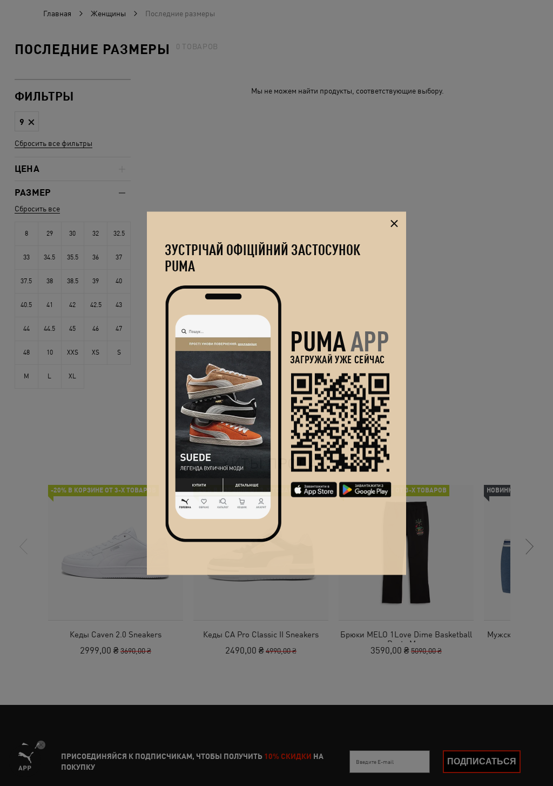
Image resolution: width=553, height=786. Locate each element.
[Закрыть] (394, 223)
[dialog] (276, 393)
